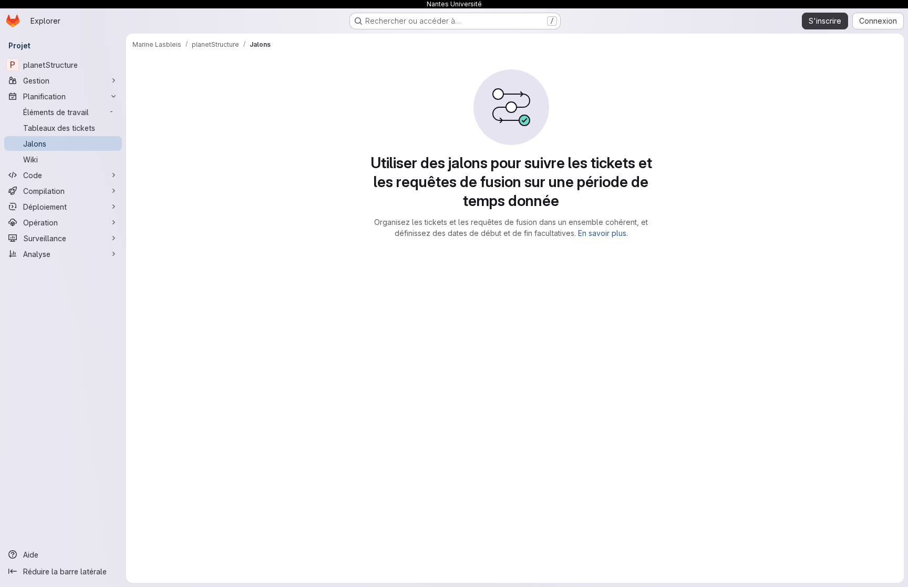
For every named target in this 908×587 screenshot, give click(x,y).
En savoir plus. (603, 233)
